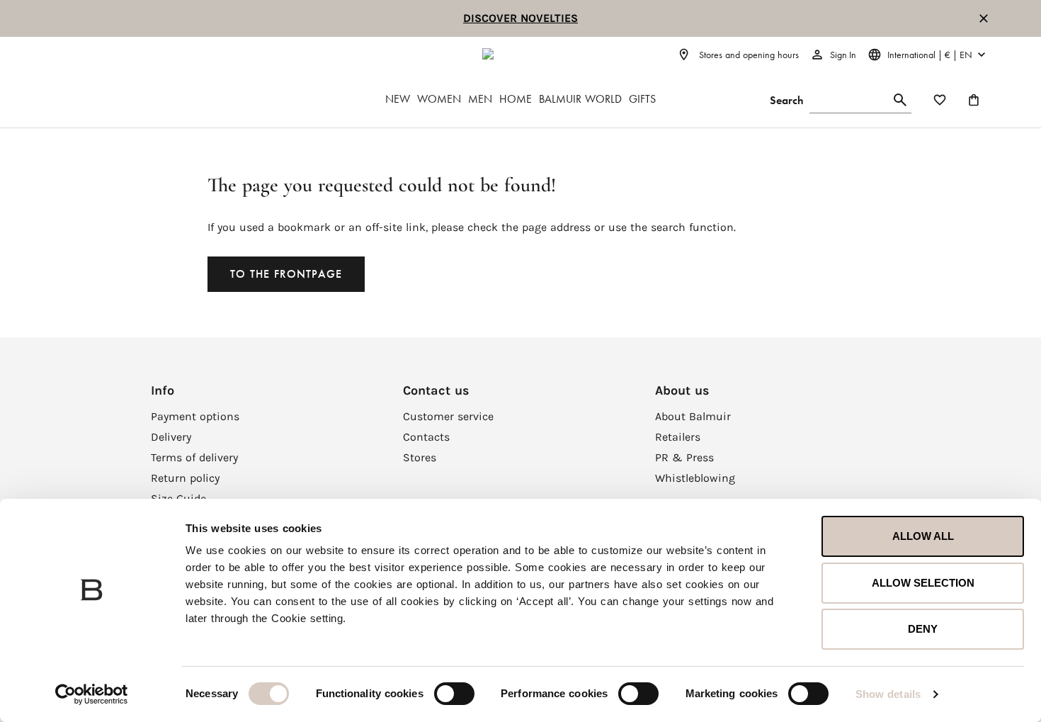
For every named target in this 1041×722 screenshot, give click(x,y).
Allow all (923, 536)
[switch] (454, 693)
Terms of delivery (194, 457)
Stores (419, 457)
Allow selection (923, 583)
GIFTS (642, 98)
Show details (888, 694)
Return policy (185, 478)
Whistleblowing (695, 478)
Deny (923, 629)
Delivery (171, 437)
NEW (397, 98)
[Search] (900, 100)
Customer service (448, 416)
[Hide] (984, 18)
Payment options (195, 416)
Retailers (677, 437)
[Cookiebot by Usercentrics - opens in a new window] (92, 694)
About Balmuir (693, 416)
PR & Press (684, 457)
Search (787, 100)
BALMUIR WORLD (580, 98)
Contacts (426, 437)
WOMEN (439, 98)
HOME (515, 98)
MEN (480, 98)
